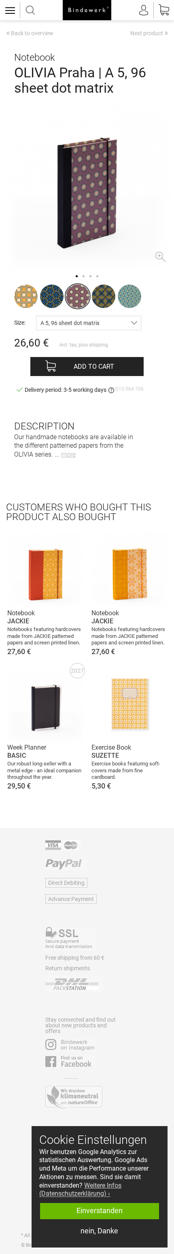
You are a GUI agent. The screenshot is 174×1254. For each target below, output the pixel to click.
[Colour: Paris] (52, 296)
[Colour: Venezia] (104, 296)
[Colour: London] (26, 296)
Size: (19, 322)
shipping (98, 345)
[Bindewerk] (87, 10)
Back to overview (29, 33)
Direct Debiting (66, 883)
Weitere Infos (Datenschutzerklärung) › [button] (80, 1190)
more (68, 454)
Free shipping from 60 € (74, 957)
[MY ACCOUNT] (144, 10)
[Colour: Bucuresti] (129, 296)
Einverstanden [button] (99, 1211)
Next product (149, 32)
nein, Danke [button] (99, 1231)
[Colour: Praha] (78, 296)
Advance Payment (71, 899)
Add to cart (94, 366)
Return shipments (67, 968)
